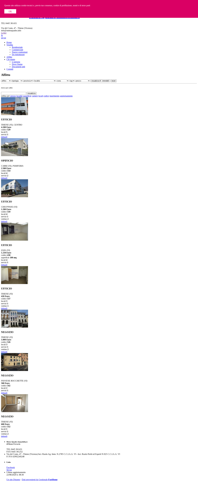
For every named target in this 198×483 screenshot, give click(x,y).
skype (3, 38)
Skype (9, 470)
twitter (3, 33)
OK (10, 11)
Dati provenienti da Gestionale (40, 479)
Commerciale (17, 50)
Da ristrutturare (18, 54)
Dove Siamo (17, 64)
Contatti (9, 69)
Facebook (10, 467)
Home (9, 42)
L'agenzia (16, 62)
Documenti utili (18, 67)
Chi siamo (10, 59)
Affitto (9, 57)
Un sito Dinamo (13, 479)
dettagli (4, 137)
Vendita (9, 45)
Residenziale (17, 47)
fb (2, 35)
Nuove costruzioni (19, 52)
